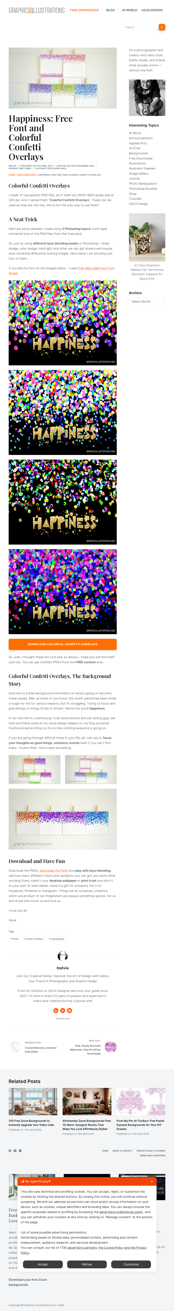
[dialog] (86, 1224)
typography (56, 938)
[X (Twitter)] (15, 1150)
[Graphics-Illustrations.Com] (37, 10)
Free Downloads (84, 10)
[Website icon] (62, 1010)
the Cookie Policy (111, 1247)
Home (12, 175)
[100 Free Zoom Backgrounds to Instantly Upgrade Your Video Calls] (33, 1101)
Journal (134, 178)
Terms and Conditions (152, 1155)
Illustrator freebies (142, 168)
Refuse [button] (87, 1264)
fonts (15, 938)
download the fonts (54, 870)
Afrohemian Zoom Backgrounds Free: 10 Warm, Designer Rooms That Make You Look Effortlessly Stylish (87, 1125)
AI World (129, 10)
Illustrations (137, 163)
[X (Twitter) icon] (69, 1010)
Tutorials (135, 198)
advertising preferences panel (120, 1212)
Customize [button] (131, 1264)
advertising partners (82, 1247)
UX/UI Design (152, 10)
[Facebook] (10, 1150)
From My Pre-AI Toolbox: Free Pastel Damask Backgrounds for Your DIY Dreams (140, 1125)
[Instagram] (20, 1150)
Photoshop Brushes (143, 188)
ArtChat (135, 148)
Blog (110, 10)
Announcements (141, 138)
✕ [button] (152, 1181)
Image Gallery (139, 173)
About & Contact (122, 1150)
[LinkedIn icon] (55, 1010)
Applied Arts (138, 143)
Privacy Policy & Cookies (151, 1150)
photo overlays (33, 938)
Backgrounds (138, 153)
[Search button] (162, 27)
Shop (132, 194)
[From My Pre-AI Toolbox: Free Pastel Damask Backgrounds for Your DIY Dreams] (141, 1101)
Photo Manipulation (143, 183)
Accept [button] (43, 1264)
